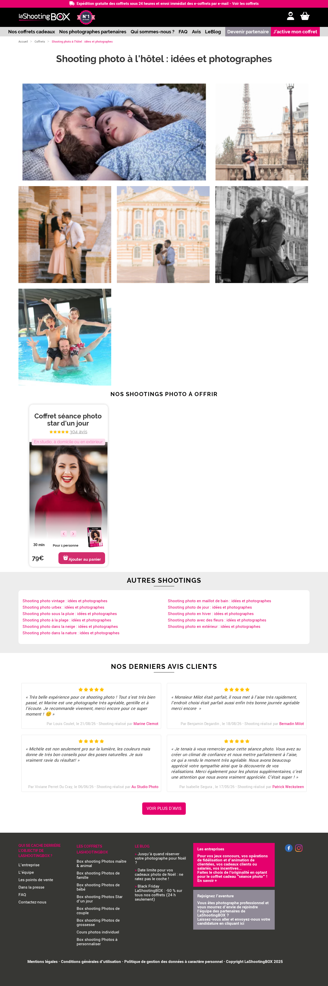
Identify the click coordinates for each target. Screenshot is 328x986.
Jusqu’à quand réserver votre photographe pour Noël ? (160, 858)
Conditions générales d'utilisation (91, 961)
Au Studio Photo (144, 787)
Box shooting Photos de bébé (98, 887)
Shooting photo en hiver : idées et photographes (211, 614)
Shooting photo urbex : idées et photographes (63, 607)
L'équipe (26, 872)
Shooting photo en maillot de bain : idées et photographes (219, 601)
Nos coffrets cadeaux (31, 31)
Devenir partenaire (248, 31)
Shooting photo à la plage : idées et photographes (67, 620)
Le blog (142, 846)
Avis (196, 31)
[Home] (44, 17)
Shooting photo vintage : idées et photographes (65, 601)
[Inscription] (290, 16)
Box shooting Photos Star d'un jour (99, 899)
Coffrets (40, 42)
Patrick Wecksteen (288, 787)
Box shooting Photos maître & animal (101, 864)
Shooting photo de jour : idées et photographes (210, 607)
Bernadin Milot (291, 724)
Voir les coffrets (245, 3)
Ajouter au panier (85, 559)
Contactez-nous (32, 902)
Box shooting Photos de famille (98, 875)
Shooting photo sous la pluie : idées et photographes (70, 614)
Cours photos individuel (98, 932)
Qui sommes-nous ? (153, 31)
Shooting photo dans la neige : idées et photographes (70, 626)
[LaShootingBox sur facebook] (289, 851)
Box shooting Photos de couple (98, 911)
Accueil (23, 42)
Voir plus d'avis (164, 808)
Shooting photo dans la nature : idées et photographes (71, 633)
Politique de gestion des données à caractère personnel (173, 961)
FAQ (183, 31)
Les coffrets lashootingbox (92, 849)
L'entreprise (28, 865)
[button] (73, 534)
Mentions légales (42, 961)
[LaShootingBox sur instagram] (299, 852)
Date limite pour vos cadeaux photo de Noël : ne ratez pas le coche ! (159, 874)
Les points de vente (35, 880)
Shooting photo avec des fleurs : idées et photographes (217, 620)
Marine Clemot (146, 724)
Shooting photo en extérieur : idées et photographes (214, 626)
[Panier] (305, 16)
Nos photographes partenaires (92, 31)
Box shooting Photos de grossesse (98, 923)
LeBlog (213, 31)
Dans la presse (31, 887)
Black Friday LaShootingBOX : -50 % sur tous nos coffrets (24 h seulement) (158, 892)
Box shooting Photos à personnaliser (97, 942)
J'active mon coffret (295, 31)
